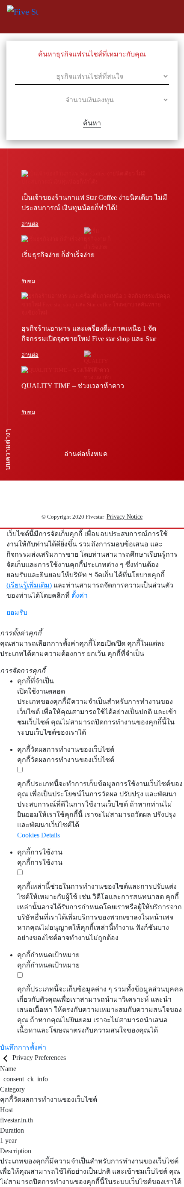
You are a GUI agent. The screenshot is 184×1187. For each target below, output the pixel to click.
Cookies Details (38, 835)
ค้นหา (92, 123)
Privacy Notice (124, 516)
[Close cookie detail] (6, 1057)
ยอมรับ (16, 612)
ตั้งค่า (79, 595)
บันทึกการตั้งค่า (23, 1047)
